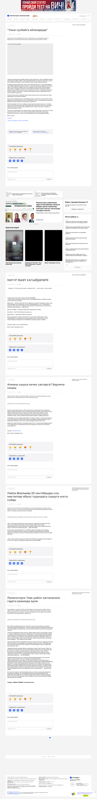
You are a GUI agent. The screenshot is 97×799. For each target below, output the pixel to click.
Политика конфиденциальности (13, 794)
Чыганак (9, 118)
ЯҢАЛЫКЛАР (11, 593)
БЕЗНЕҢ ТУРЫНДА (25, 19)
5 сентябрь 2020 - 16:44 (11, 284)
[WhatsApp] (22, 161)
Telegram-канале (13, 132)
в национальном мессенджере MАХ (41, 132)
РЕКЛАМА (16, 19)
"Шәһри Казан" (16, 431)
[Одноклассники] (14, 161)
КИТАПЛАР (50, 19)
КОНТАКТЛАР (75, 19)
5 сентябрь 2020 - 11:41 (11, 504)
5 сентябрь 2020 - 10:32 (11, 605)
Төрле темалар (51, 756)
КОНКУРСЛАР (57, 19)
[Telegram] (18, 161)
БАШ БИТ (9, 19)
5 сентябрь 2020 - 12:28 (11, 392)
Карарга (86, 795)
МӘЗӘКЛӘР (84, 19)
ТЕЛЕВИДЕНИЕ (67, 19)
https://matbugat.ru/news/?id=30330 (17, 120)
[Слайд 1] (29, 224)
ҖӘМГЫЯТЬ (11, 275)
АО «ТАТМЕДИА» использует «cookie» (14, 792)
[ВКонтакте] (10, 161)
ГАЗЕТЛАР (42, 19)
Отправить (49, 179)
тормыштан (11, 25)
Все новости (77, 267)
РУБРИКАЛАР (35, 19)
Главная (44, 756)
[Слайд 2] (31, 224)
